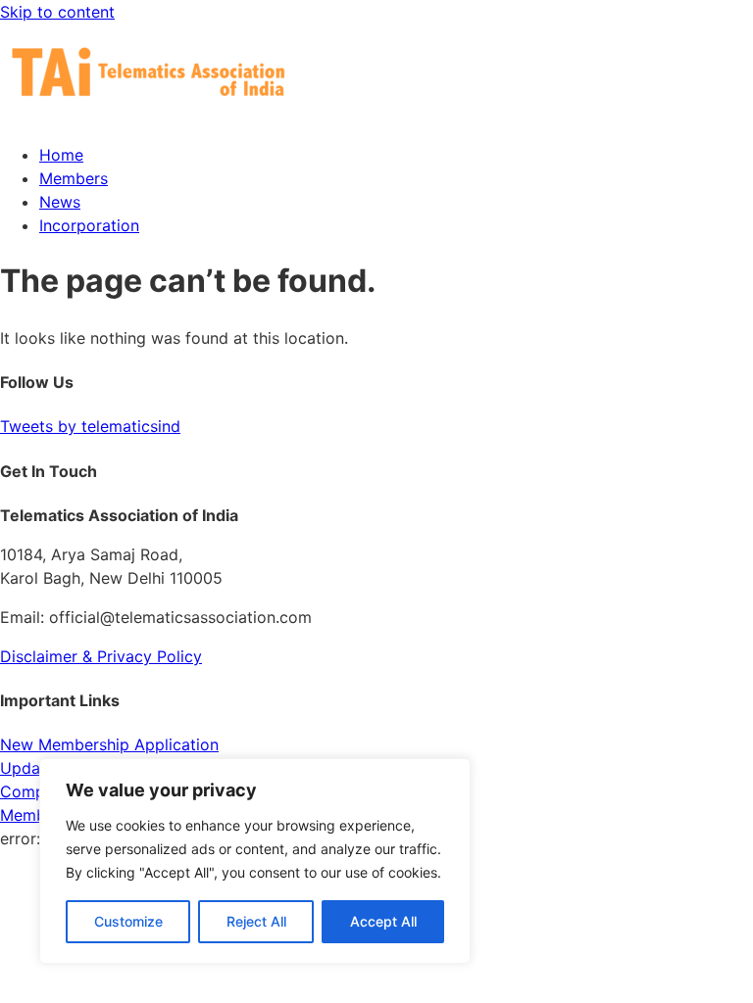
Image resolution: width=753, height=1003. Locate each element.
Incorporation (89, 225)
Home (61, 155)
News (59, 202)
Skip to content (57, 12)
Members (73, 178)
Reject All (256, 921)
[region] (255, 861)
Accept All (383, 921)
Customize (128, 921)
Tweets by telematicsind (90, 426)
